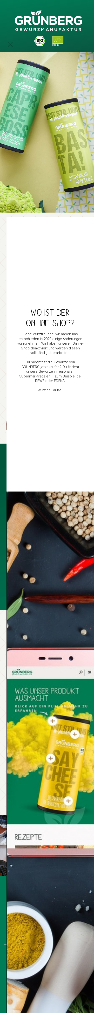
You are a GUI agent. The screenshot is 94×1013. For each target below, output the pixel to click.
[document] (47, 506)
